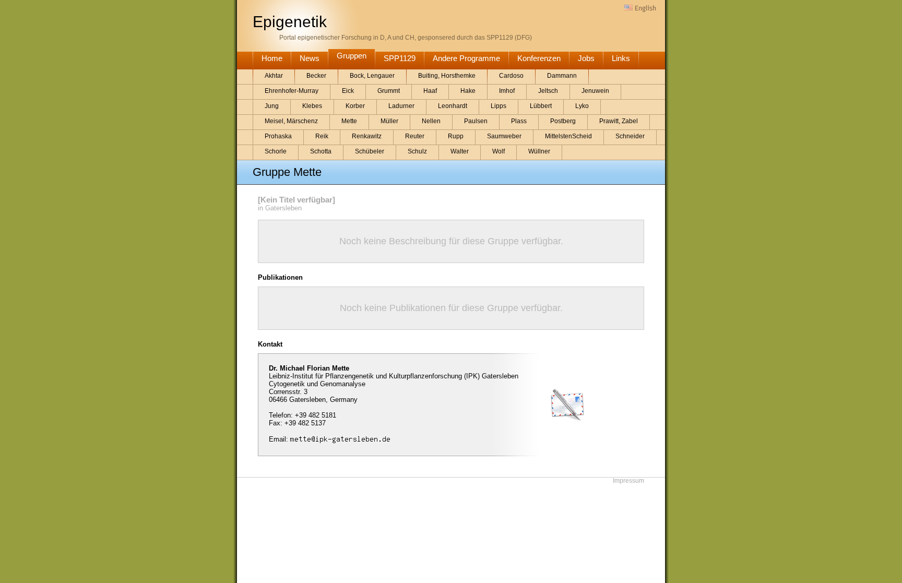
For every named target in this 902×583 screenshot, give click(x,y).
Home (272, 58)
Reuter (414, 136)
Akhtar (274, 75)
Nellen (431, 121)
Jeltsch (548, 90)
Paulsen (476, 121)
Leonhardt (452, 106)
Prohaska (278, 136)
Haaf (430, 90)
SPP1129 (400, 58)
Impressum (628, 481)
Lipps (498, 106)
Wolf (498, 151)
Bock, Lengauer (372, 75)
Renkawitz (367, 136)
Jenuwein (595, 90)
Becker (316, 75)
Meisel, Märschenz (291, 121)
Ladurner (401, 106)
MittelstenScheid (568, 136)
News (309, 58)
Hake (468, 90)
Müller (389, 121)
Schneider (630, 136)
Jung (272, 106)
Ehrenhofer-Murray (291, 90)
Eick (348, 90)
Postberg (563, 121)
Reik (321, 136)
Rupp (456, 136)
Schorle (276, 151)
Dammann (562, 75)
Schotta (320, 151)
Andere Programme (466, 58)
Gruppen (351, 55)
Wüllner (539, 151)
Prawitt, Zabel (618, 121)
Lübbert (541, 106)
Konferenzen (539, 58)
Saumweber (504, 136)
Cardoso (511, 75)
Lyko (582, 106)
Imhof (507, 90)
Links (621, 58)
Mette (349, 121)
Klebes (312, 106)
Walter (459, 151)
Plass (519, 121)
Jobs (586, 58)
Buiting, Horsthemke (447, 75)
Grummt (388, 90)
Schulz (417, 151)
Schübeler (369, 151)
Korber (355, 106)
